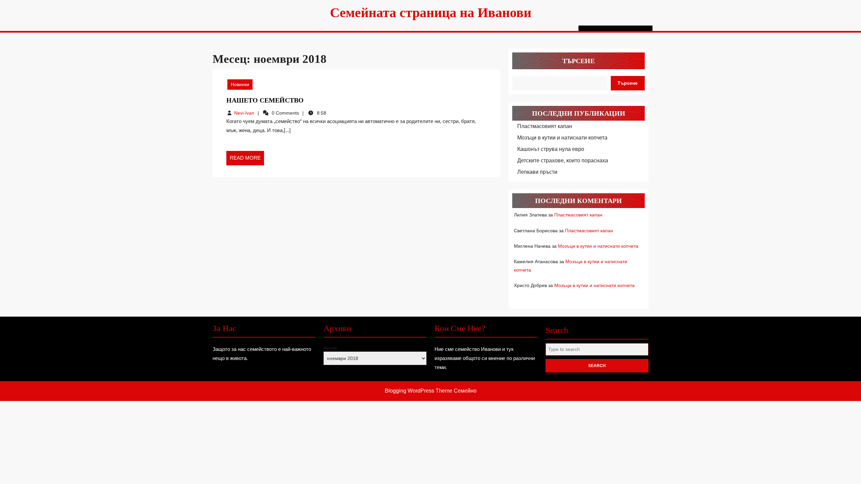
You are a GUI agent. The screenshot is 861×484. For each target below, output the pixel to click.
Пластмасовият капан (544, 126)
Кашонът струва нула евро (550, 149)
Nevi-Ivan (244, 113)
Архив (330, 348)
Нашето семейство (265, 100)
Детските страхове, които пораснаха (562, 160)
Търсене (578, 61)
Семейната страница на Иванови (430, 12)
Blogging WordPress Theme (418, 391)
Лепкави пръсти (537, 172)
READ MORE (247, 160)
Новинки (240, 84)
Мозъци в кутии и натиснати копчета (562, 137)
